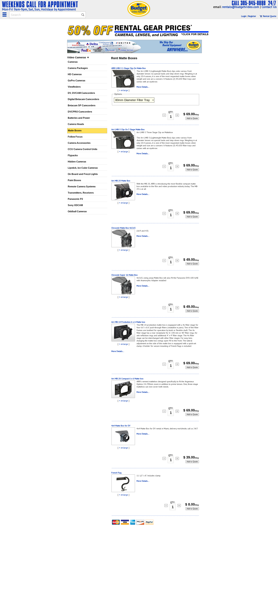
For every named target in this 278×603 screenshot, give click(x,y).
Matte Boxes (75, 130)
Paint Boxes (74, 180)
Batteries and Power (79, 118)
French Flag (116, 472)
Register (252, 16)
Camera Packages (78, 68)
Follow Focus (75, 137)
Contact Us (269, 7)
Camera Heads (76, 124)
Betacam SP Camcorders (81, 105)
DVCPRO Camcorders (80, 111)
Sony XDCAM (75, 205)
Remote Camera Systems (82, 186)
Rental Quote (269, 16)
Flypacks (73, 155)
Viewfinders (74, 87)
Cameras (73, 62)
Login (243, 16)
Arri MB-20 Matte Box (120, 180)
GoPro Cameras (76, 80)
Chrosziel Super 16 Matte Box (124, 275)
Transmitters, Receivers (81, 193)
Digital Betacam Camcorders (83, 99)
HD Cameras (75, 74)
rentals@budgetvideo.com (240, 7)
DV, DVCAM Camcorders (81, 93)
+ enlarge (123, 90)
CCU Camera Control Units (82, 149)
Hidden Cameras (77, 161)
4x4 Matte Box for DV (120, 425)
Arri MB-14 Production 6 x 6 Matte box (128, 322)
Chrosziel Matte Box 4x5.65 (123, 228)
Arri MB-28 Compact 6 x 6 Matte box (127, 378)
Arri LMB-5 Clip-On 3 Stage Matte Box (128, 129)
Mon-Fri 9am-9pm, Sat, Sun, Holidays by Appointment (39, 9)
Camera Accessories (79, 143)
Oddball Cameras (77, 211)
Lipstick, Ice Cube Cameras (83, 168)
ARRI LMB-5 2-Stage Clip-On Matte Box (128, 68)
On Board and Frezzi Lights (83, 174)
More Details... (143, 87)
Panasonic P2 (75, 199)
